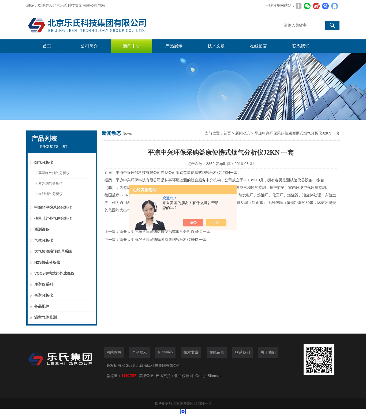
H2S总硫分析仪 (47, 262)
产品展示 (173, 46)
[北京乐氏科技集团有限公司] (106, 25)
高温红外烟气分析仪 (54, 173)
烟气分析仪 (43, 162)
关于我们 (268, 352)
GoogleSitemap (208, 375)
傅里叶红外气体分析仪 (53, 218)
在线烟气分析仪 (50, 194)
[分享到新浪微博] (316, 6)
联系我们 (300, 46)
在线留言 (258, 46)
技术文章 (216, 46)
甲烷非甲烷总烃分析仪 (53, 207)
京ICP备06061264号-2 (192, 403)
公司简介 (89, 46)
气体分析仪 (43, 240)
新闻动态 (242, 133)
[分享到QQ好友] (334, 6)
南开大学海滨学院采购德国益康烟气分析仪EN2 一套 (163, 239)
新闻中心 (131, 46)
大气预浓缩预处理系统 (53, 251)
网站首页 (113, 352)
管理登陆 (146, 375)
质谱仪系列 (43, 284)
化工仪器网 (183, 375)
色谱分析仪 (43, 295)
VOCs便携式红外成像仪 (54, 273)
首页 (47, 46)
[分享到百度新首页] (325, 6)
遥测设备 (41, 229)
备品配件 (41, 306)
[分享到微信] (307, 6)
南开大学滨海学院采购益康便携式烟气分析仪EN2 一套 (164, 231)
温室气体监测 (45, 317)
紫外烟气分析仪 (50, 183)
